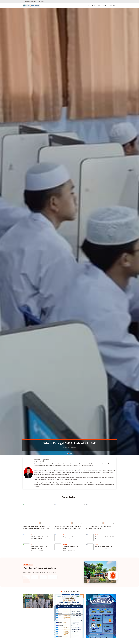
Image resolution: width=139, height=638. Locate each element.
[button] (10, 231)
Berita (99, 5)
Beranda (88, 5)
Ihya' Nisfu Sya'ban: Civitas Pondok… (105, 546)
